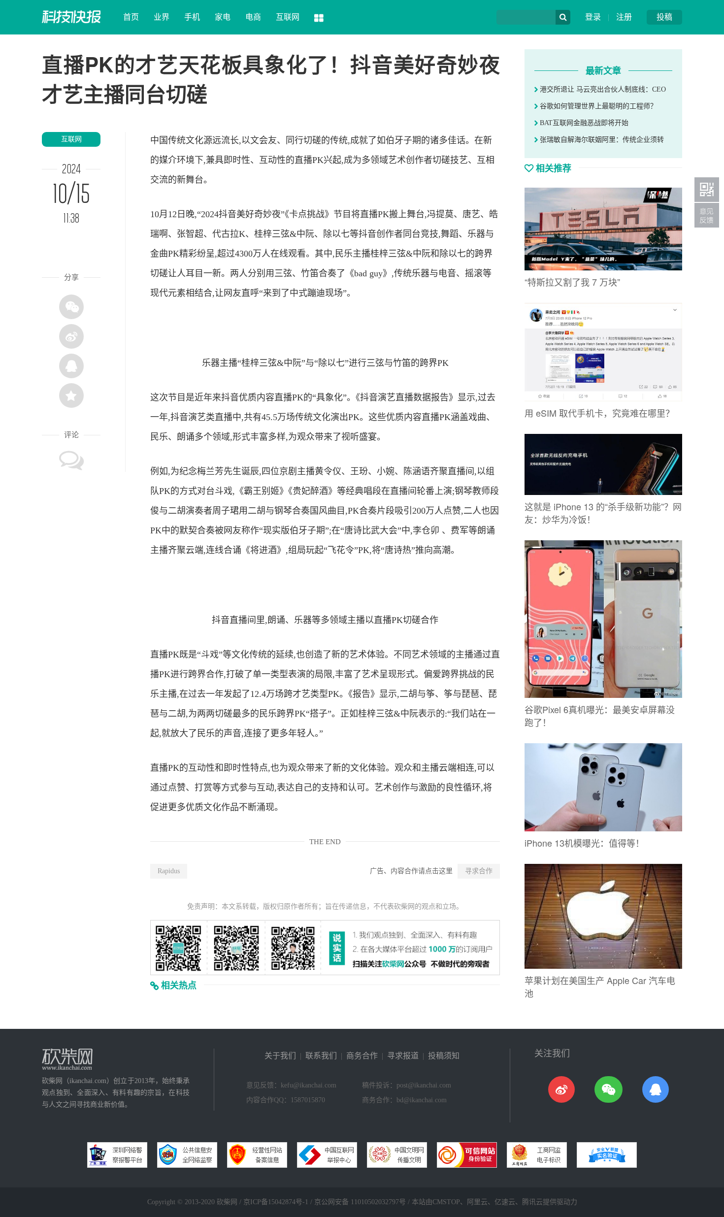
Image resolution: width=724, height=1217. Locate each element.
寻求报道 (403, 1056)
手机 (192, 17)
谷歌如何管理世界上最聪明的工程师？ (597, 106)
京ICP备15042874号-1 (275, 1202)
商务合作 (362, 1056)
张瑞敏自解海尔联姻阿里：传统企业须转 (601, 139)
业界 (161, 17)
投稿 (664, 17)
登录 (593, 17)
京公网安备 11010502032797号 (360, 1202)
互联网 (287, 17)
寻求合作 (479, 871)
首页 (131, 17)
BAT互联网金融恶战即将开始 (583, 123)
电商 (253, 17)
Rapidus (169, 871)
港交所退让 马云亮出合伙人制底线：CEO (602, 89)
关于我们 (280, 1056)
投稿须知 (444, 1056)
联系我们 (321, 1056)
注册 (624, 17)
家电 (222, 17)
